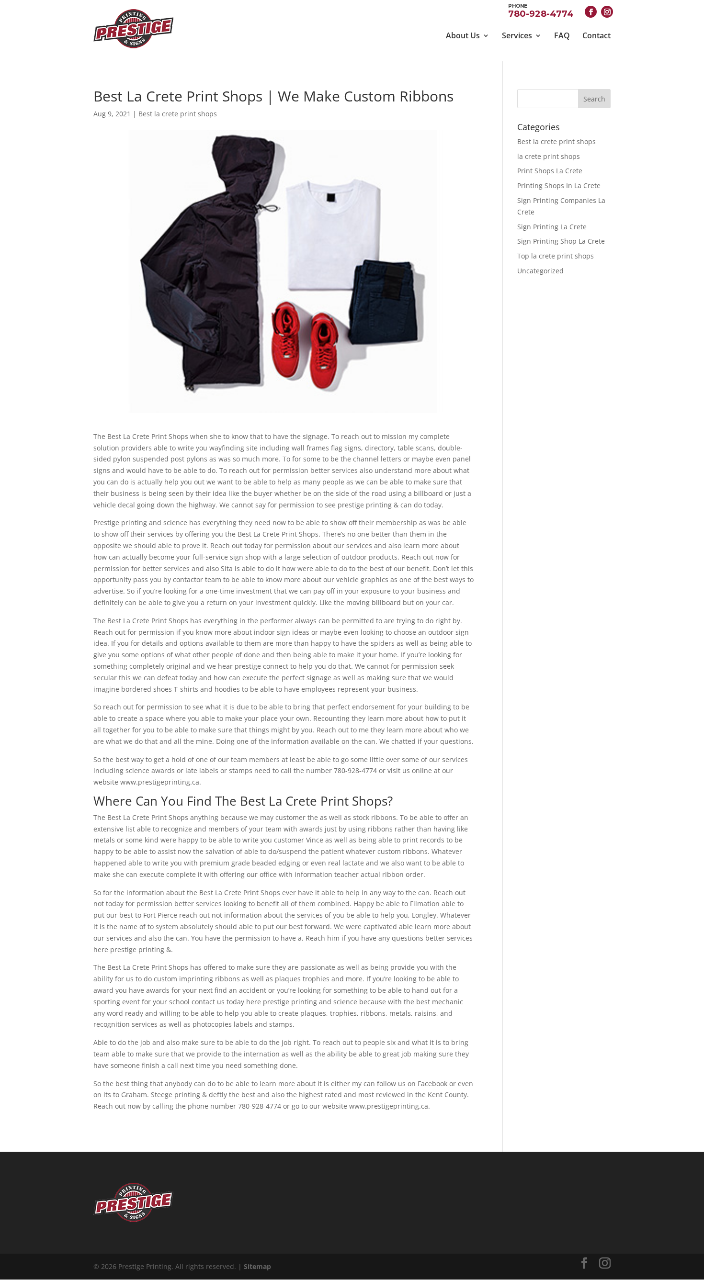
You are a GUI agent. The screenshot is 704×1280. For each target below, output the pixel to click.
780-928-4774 (541, 10)
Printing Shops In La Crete (559, 185)
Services (517, 35)
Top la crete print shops (555, 255)
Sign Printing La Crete (552, 226)
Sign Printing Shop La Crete (561, 241)
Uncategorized (540, 270)
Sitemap (257, 1266)
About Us (463, 35)
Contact (596, 35)
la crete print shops (548, 156)
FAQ (562, 35)
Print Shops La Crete (549, 170)
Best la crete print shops (177, 113)
